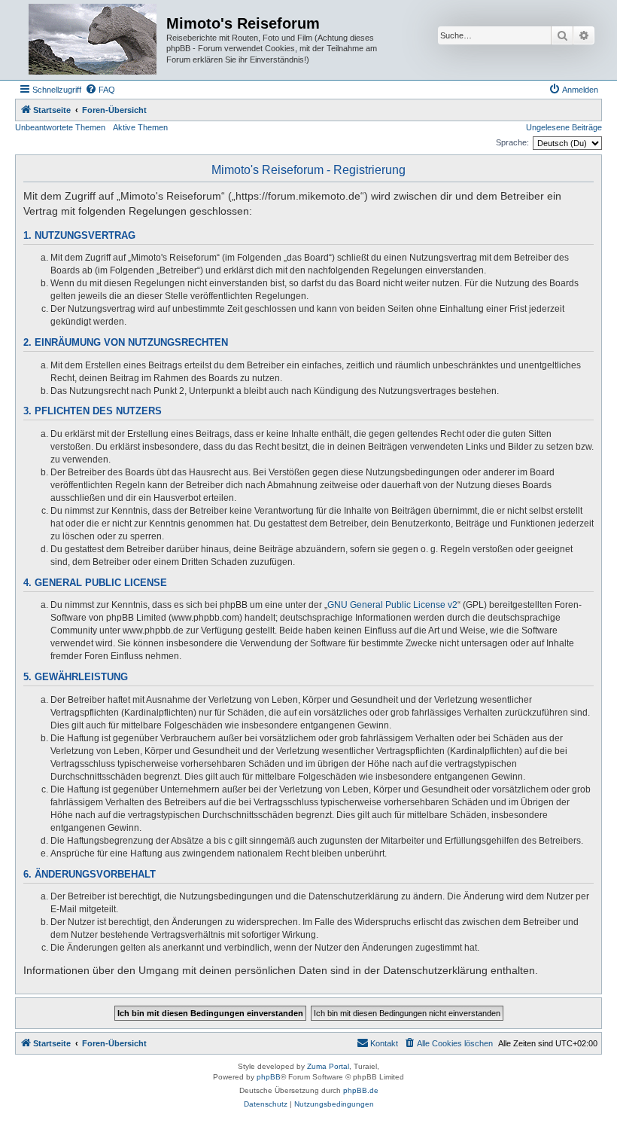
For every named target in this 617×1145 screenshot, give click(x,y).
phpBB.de (360, 1090)
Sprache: (512, 142)
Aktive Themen (140, 127)
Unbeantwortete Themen (60, 127)
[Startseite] (92, 40)
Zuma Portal (328, 1066)
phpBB (269, 1077)
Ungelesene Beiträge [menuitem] (564, 127)
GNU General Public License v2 (392, 605)
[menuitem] (100, 90)
